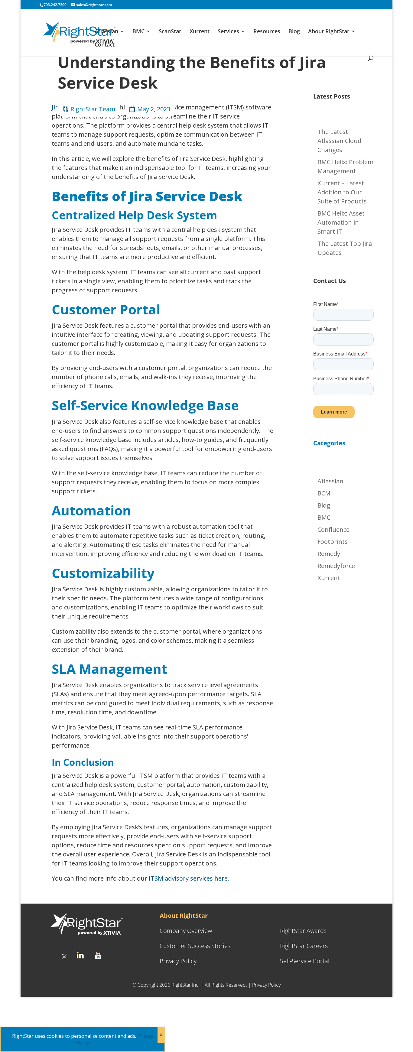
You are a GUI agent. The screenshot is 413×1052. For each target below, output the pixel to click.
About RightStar (329, 32)
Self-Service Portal (305, 961)
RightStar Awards (303, 931)
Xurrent (200, 32)
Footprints (332, 541)
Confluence (333, 529)
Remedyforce (336, 566)
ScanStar (170, 32)
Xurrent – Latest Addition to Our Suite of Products (342, 192)
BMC (138, 32)
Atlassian (106, 32)
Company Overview (186, 931)
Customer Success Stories (195, 946)
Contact (105, 45)
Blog (294, 32)
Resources (266, 32)
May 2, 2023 (153, 109)
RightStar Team (92, 109)
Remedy (328, 554)
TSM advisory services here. (190, 878)
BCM (323, 493)
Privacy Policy (178, 961)
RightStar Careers (304, 946)
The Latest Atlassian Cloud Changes (339, 141)
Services (228, 32)
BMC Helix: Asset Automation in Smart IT (341, 222)
